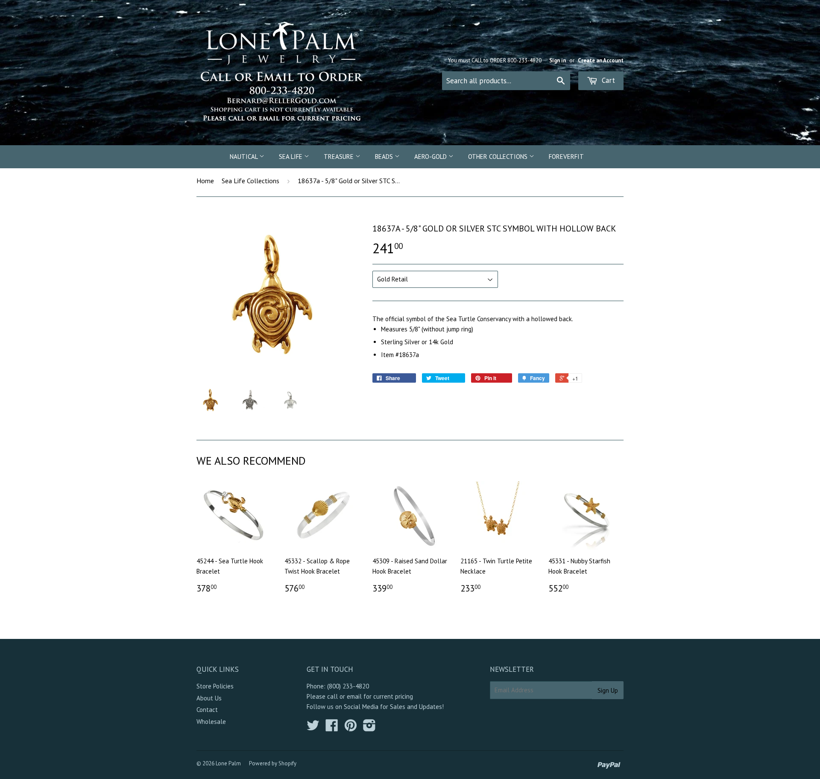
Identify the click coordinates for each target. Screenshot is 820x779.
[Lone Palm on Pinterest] (350, 728)
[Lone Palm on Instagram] (369, 728)
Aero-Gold (431, 156)
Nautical (244, 156)
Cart (607, 80)
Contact (207, 710)
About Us (209, 698)
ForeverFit (566, 156)
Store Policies (215, 686)
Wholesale (211, 722)
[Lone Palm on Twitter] (313, 728)
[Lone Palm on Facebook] (331, 728)
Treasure (339, 156)
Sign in (557, 60)
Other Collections (498, 156)
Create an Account (601, 60)
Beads (385, 156)
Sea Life (291, 156)
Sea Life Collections (250, 180)
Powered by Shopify (272, 763)
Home (205, 180)
